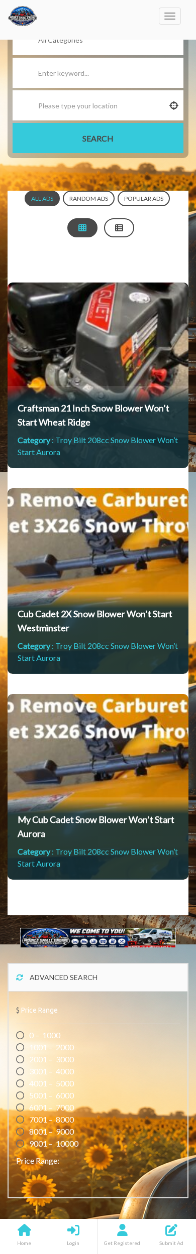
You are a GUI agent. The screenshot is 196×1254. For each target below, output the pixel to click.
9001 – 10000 (53, 1143)
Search (98, 138)
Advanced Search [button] (62, 977)
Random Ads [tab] (88, 198)
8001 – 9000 (51, 1131)
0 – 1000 (44, 1035)
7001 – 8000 (51, 1119)
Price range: (37, 1160)
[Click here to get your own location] (173, 105)
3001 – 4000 (51, 1071)
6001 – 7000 (51, 1107)
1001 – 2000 (51, 1047)
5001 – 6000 (51, 1095)
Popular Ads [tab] (143, 198)
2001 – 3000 (51, 1059)
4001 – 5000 (51, 1083)
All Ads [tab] (42, 198)
